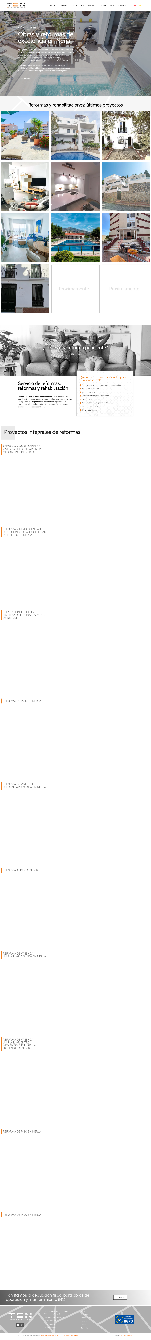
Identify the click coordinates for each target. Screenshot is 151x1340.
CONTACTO (123, 5)
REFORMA (92, 5)
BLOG (112, 5)
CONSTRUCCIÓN (77, 5)
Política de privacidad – (57, 1335)
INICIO (53, 5)
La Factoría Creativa (126, 1335)
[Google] (22, 1325)
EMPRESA (63, 5)
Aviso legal (44, 1335)
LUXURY (103, 5)
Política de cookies (72, 1335)
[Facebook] (18, 1325)
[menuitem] (134, 5)
